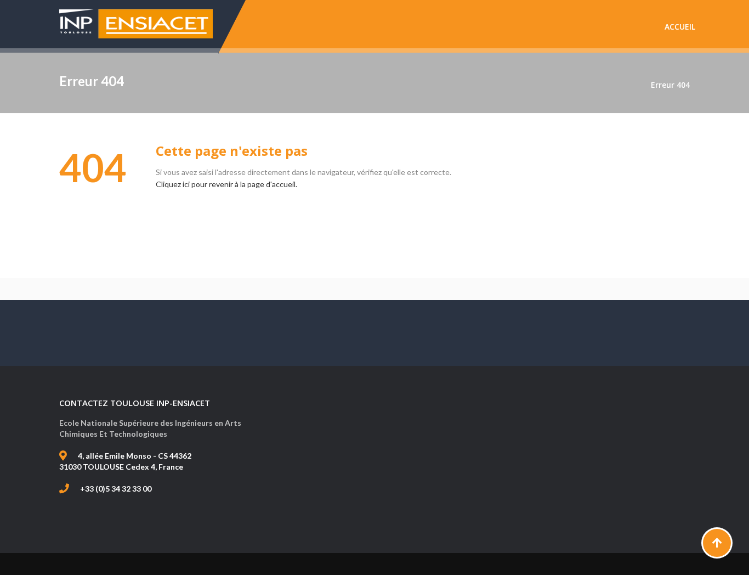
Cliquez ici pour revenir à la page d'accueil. (226, 184)
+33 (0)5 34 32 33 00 (115, 488)
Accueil (680, 26)
